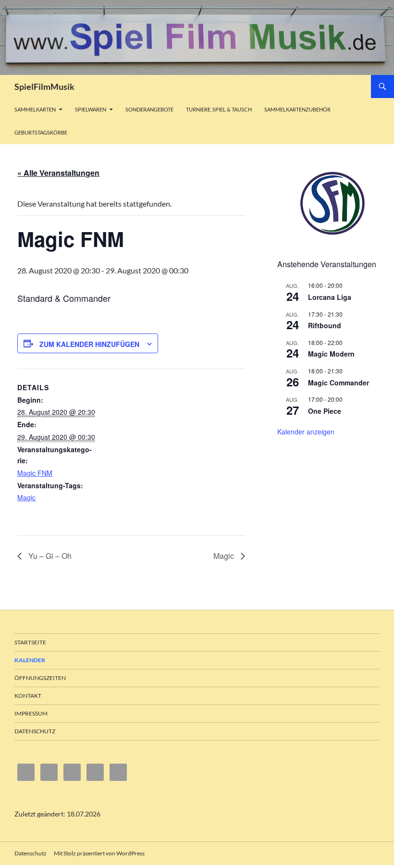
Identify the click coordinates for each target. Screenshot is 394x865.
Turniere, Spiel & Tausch (219, 109)
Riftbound (324, 325)
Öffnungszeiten (40, 677)
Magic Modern (331, 353)
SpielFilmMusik (44, 86)
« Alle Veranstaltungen (58, 172)
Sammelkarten (35, 109)
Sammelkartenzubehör (297, 109)
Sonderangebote (149, 109)
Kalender (29, 660)
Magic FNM (34, 473)
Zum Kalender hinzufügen (89, 344)
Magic (26, 497)
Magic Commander (338, 382)
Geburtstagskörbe (40, 132)
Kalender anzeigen (305, 431)
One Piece (324, 411)
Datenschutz (34, 731)
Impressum (31, 713)
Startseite (30, 642)
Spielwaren (90, 109)
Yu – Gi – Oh (49, 555)
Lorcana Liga (329, 297)
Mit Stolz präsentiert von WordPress (99, 853)
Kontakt (27, 695)
